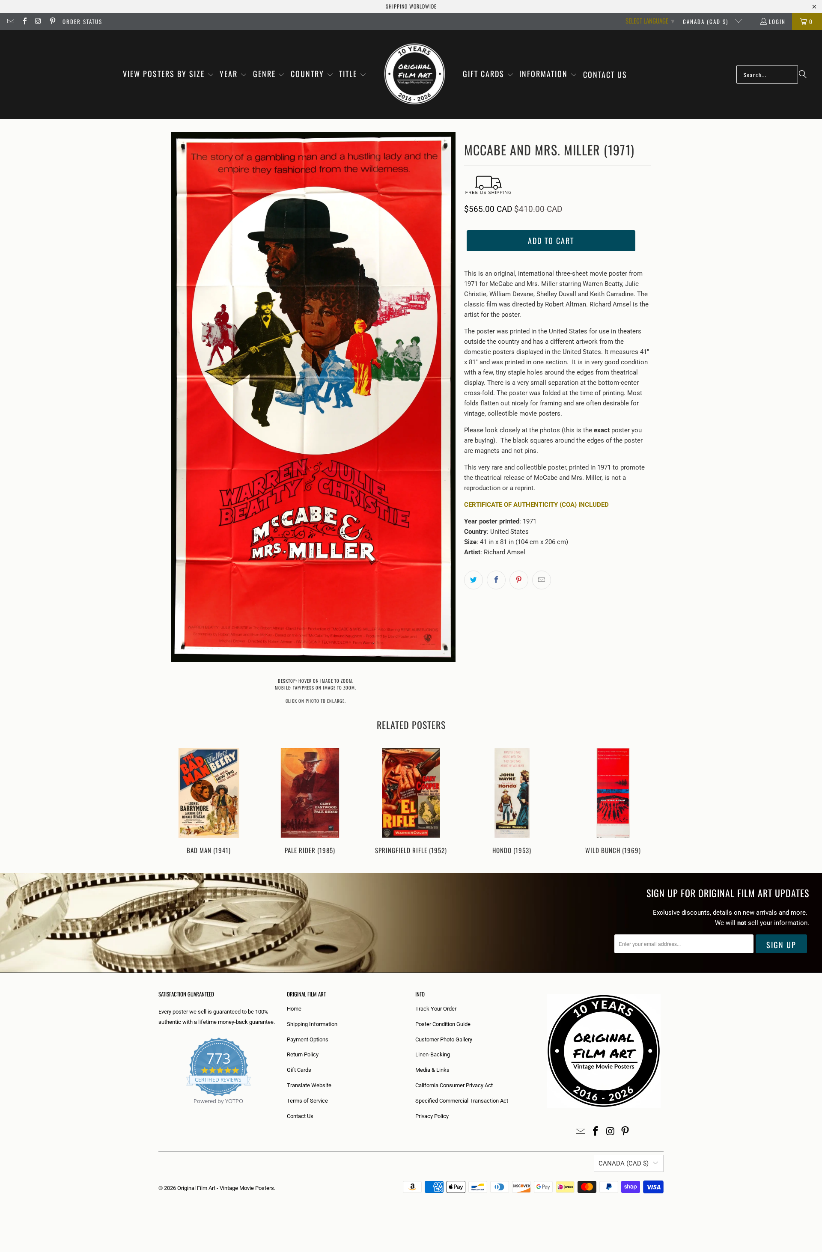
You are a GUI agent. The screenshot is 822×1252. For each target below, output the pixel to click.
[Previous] (170, 802)
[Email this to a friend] (541, 580)
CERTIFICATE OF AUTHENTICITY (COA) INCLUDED (536, 505)
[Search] (802, 74)
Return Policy (303, 1054)
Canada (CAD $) (706, 21)
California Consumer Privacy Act (454, 1085)
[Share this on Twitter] (473, 580)
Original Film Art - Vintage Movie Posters (225, 1188)
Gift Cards (299, 1070)
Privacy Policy (432, 1116)
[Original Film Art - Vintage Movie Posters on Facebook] (24, 21)
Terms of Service (307, 1100)
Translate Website (309, 1085)
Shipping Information (312, 1024)
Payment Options (307, 1039)
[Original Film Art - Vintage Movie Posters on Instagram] (38, 21)
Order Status (82, 21)
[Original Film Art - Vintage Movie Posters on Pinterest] (52, 21)
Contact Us (300, 1116)
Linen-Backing (432, 1054)
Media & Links (432, 1070)
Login (777, 21)
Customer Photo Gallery (443, 1039)
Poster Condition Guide (443, 1024)
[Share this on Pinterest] (518, 580)
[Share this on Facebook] (496, 580)
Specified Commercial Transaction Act (461, 1100)
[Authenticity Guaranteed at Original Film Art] (159, 1111)
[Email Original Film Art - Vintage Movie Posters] (10, 21)
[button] (168, 74)
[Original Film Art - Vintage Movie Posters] (414, 74)
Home (294, 1008)
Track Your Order (435, 1008)
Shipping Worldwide (411, 6)
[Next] (651, 802)
